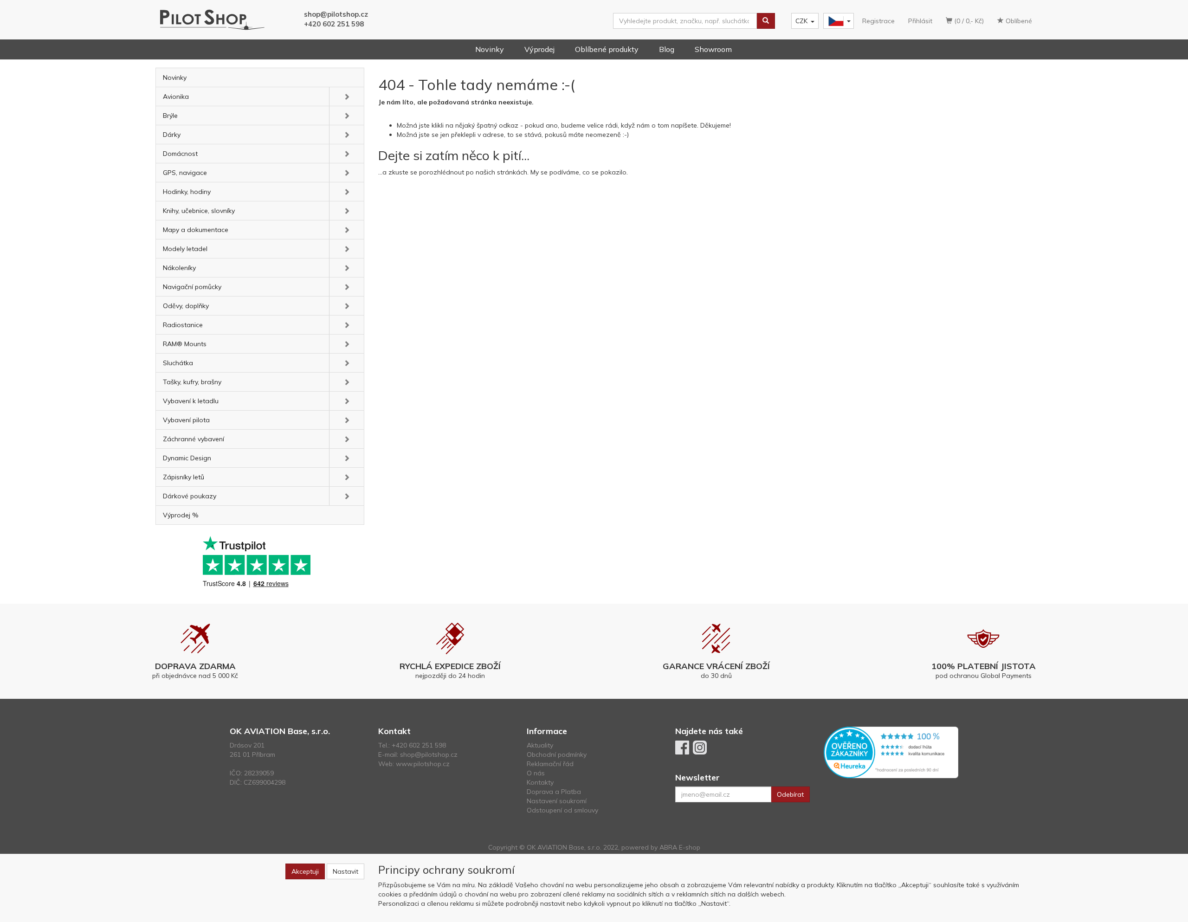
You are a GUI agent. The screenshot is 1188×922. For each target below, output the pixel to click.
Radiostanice (183, 325)
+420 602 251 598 (334, 23)
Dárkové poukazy (189, 496)
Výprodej (539, 49)
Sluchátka (178, 363)
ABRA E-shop (679, 847)
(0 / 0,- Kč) (968, 21)
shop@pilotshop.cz (336, 14)
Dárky (172, 134)
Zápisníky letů (183, 477)
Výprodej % (181, 515)
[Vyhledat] (765, 21)
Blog (666, 49)
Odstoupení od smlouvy (562, 810)
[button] (346, 96)
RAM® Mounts (185, 344)
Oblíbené (1018, 21)
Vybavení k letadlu (191, 401)
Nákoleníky (179, 268)
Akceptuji (305, 871)
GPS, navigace (185, 172)
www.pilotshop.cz (423, 764)
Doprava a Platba (554, 791)
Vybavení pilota (186, 420)
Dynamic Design (187, 458)
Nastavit (345, 871)
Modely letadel (185, 249)
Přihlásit (920, 21)
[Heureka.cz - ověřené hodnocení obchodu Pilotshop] (891, 752)
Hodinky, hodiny (187, 191)
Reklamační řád (550, 764)
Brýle (170, 115)
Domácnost (180, 153)
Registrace (878, 21)
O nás (536, 773)
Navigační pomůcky (192, 287)
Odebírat (790, 794)
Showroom (713, 49)
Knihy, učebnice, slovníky (199, 210)
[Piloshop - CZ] (837, 21)
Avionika (176, 96)
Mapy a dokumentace (195, 230)
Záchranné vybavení (193, 439)
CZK (801, 21)
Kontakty (540, 782)
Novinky (489, 49)
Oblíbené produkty (607, 49)
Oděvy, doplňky (186, 306)
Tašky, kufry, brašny (192, 382)
